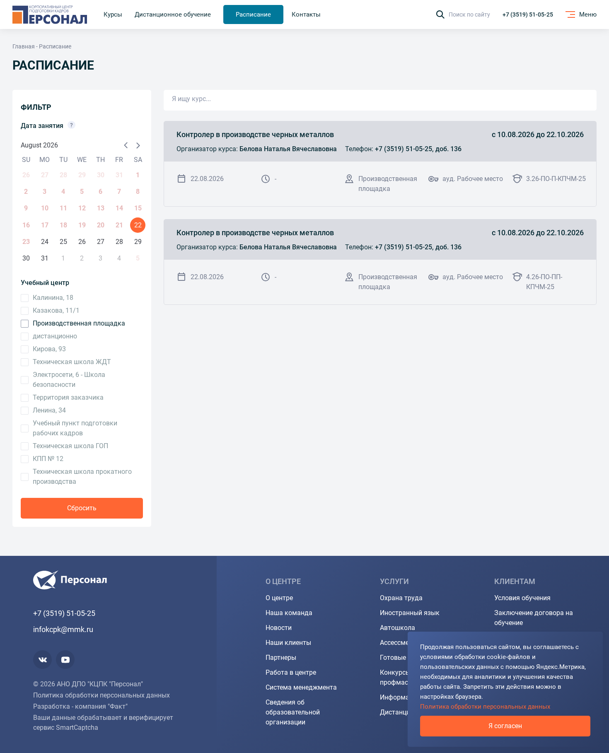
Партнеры (281, 657)
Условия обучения (522, 598)
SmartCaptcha (77, 727)
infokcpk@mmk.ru (63, 629)
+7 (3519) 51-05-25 (528, 14)
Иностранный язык (410, 613)
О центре (279, 598)
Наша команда (289, 613)
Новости (279, 628)
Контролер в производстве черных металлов (255, 134)
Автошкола (397, 628)
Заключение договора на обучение (533, 618)
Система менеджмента (301, 687)
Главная (23, 46)
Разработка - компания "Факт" (80, 706)
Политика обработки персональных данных (101, 695)
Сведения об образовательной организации (293, 712)
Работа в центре (291, 672)
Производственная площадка (79, 323)
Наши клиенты (288, 643)
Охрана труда (401, 598)
